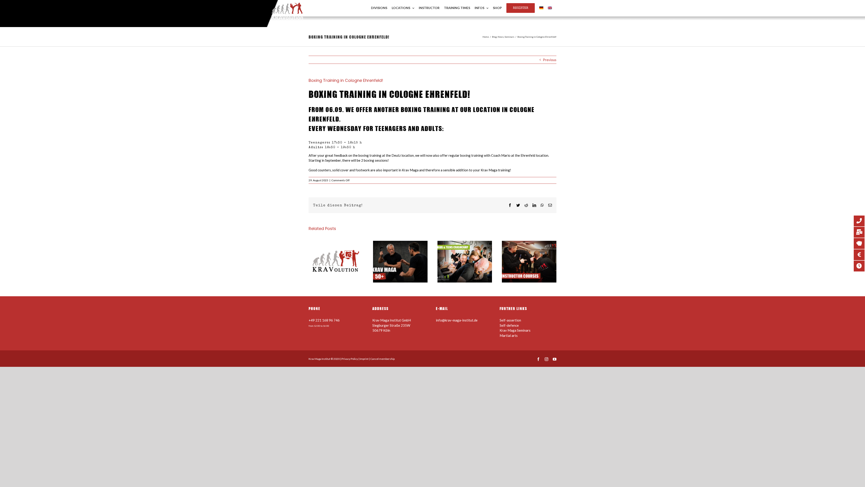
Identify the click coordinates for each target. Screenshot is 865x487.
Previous (549, 60)
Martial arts (509, 335)
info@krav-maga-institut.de (457, 320)
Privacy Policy (349, 359)
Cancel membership (382, 359)
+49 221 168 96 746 (324, 320)
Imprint (364, 359)
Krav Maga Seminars (515, 330)
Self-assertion (510, 320)
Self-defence (509, 325)
